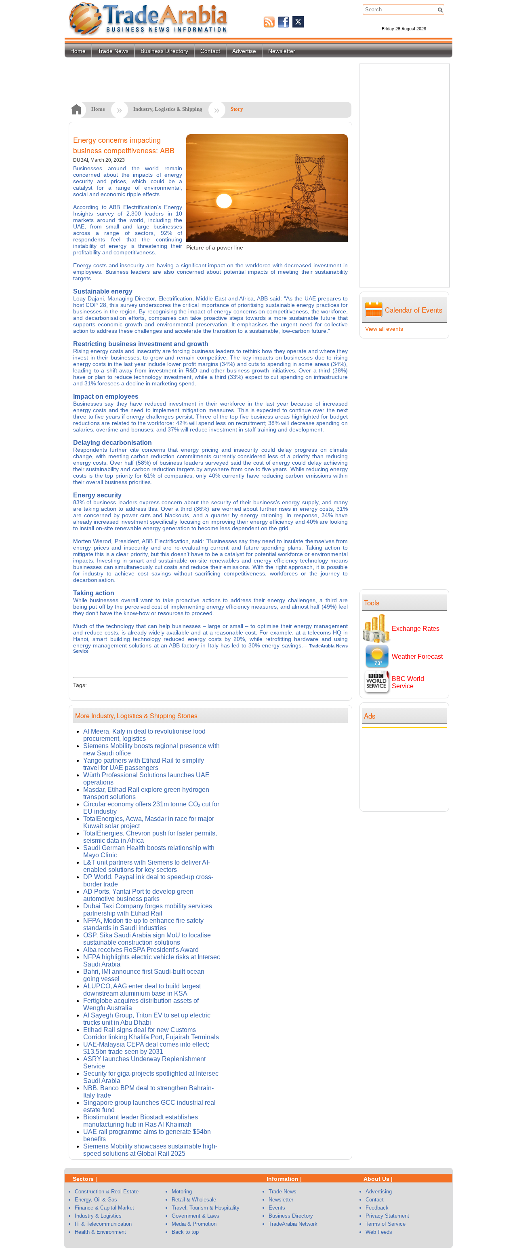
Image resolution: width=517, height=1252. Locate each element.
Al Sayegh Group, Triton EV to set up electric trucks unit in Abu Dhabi (146, 1019)
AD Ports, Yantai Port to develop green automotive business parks (138, 895)
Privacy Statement (387, 1216)
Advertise (244, 51)
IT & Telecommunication (103, 1224)
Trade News (113, 51)
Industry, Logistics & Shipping (167, 109)
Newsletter (281, 51)
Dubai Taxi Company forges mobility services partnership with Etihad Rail (147, 910)
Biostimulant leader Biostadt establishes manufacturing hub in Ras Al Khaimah (140, 1121)
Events (277, 1208)
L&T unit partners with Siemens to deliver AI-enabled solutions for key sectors (146, 866)
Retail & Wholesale (194, 1200)
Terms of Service (386, 1224)
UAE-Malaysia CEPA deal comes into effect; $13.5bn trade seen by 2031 (146, 1048)
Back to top (185, 1232)
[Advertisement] (406, 768)
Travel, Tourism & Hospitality (206, 1208)
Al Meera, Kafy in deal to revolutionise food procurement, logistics (144, 735)
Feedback (377, 1208)
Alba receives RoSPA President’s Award (141, 949)
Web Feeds (379, 1232)
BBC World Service (408, 682)
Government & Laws (195, 1216)
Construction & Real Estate (107, 1192)
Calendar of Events (414, 310)
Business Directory (164, 51)
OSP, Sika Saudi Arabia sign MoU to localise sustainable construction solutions (147, 939)
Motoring (182, 1192)
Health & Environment (100, 1232)
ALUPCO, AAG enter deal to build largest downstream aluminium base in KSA (142, 990)
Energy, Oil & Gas (96, 1200)
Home (78, 51)
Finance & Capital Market (104, 1208)
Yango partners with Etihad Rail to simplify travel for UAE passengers (143, 764)
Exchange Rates (415, 628)
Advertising (379, 1192)
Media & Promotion (194, 1224)
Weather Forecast (417, 656)
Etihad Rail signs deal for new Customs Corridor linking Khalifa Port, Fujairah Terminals (151, 1033)
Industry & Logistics (98, 1216)
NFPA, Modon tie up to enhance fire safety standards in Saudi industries (143, 924)
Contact (210, 51)
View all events (384, 329)
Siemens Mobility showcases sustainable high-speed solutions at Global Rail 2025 (150, 1150)
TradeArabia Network (293, 1224)
